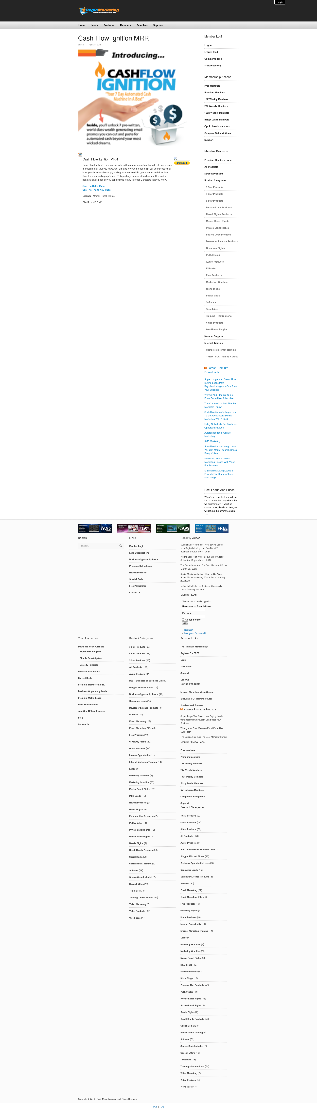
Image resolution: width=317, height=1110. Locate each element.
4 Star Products (214, 193)
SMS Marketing (212, 441)
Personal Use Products (219, 207)
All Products (211, 166)
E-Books (211, 268)
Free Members (212, 85)
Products (109, 25)
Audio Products (215, 261)
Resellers (142, 25)
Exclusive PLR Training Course (196, 698)
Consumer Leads (138, 700)
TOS (155, 1106)
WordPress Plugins (217, 329)
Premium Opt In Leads (140, 565)
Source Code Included (218, 234)
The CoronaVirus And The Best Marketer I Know (220, 405)
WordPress (135, 917)
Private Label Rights (217, 227)
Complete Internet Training (221, 349)
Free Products (214, 275)
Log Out (184, 679)
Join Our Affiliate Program (91, 711)
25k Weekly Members (216, 106)
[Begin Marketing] (98, 14)
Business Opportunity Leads (143, 559)
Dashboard (186, 666)
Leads (94, 25)
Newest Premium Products (200, 709)
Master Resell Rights (217, 221)
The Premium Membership (194, 646)
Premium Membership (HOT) (92, 684)
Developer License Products (222, 241)
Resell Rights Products (219, 214)
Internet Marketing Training (143, 761)
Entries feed (211, 52)
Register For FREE (189, 653)
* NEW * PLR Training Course (222, 356)
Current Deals (85, 678)
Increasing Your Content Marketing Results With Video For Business (219, 462)
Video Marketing (137, 904)
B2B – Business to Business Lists (146, 680)
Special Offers (136, 883)
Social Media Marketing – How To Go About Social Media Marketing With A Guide (220, 415)
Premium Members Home (218, 160)
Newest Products (214, 173)
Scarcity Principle (89, 664)
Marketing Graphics (217, 282)
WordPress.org (212, 65)
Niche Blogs (213, 288)
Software (211, 302)
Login (183, 659)
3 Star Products (214, 187)
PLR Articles (213, 254)
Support (158, 25)
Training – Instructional (219, 315)
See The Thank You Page (97, 189)
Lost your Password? (195, 633)
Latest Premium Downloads (216, 370)
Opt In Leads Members (217, 126)
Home (81, 25)
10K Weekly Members (216, 99)
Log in (208, 45)
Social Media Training (140, 863)
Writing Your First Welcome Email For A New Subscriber (219, 396)
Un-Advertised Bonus (89, 671)
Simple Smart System (91, 658)
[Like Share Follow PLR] (182, 162)
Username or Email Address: (197, 606)
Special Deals (136, 579)
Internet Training (213, 343)
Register (188, 629)
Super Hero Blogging (90, 651)
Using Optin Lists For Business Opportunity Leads (220, 425)
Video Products (214, 322)
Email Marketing (137, 721)
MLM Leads (135, 795)
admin (81, 44)
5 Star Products (214, 200)
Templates (212, 309)
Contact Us (134, 592)
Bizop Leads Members (216, 119)
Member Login (136, 546)
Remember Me (193, 619)
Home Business (137, 748)
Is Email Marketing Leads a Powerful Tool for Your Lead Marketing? (218, 474)
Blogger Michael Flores (141, 687)
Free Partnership (137, 585)
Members (125, 25)
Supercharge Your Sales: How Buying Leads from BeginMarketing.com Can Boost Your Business (220, 384)
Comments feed (213, 58)
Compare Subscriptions (217, 133)
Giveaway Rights (215, 248)
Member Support (213, 336)
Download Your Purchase (91, 646)
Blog (80, 717)
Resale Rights (136, 843)
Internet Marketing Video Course (196, 692)
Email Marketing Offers (141, 728)
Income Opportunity (139, 755)
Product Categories (215, 180)
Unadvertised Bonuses (191, 705)
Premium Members (214, 92)
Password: (187, 613)
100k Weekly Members (216, 112)
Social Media (213, 295)
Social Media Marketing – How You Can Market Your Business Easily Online (220, 450)
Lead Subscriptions (139, 552)
